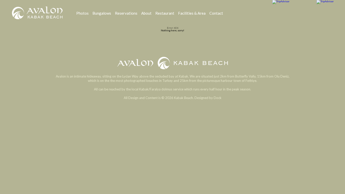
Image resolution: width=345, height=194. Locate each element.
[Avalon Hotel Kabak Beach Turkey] (37, 12)
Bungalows (101, 13)
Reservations (126, 13)
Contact (216, 13)
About (146, 13)
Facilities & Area (192, 13)
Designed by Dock (207, 98)
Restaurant (164, 13)
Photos (82, 13)
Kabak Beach (172, 63)
